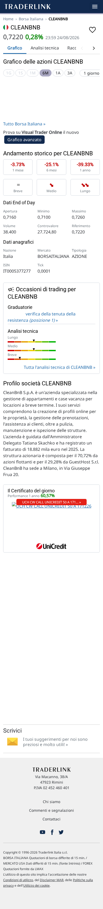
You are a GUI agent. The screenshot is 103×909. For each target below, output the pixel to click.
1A (57, 72)
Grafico (14, 48)
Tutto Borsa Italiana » (24, 124)
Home (8, 18)
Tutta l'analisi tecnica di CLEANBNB (58, 367)
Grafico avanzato (24, 139)
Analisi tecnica (45, 48)
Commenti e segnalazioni (51, 810)
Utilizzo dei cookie (36, 885)
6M (46, 72)
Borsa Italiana (31, 18)
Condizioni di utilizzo (18, 880)
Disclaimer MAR (51, 880)
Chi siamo (51, 801)
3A (69, 72)
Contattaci (51, 818)
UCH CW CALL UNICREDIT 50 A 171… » (51, 502)
